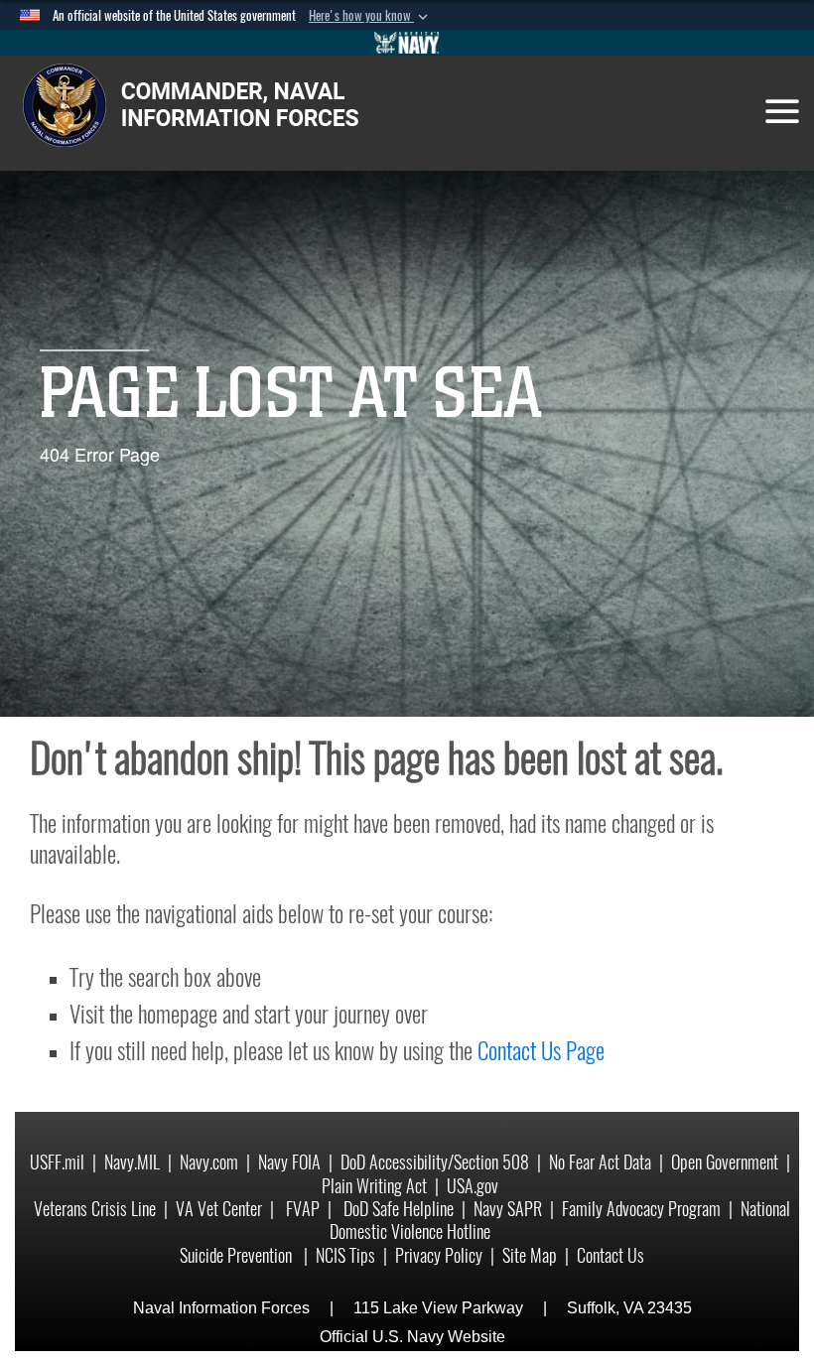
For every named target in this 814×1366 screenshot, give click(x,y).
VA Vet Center (219, 1208)
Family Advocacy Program (641, 1208)
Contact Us (610, 1255)
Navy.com (209, 1162)
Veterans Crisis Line (95, 1208)
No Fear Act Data (600, 1162)
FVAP (303, 1208)
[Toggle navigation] (782, 111)
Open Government (724, 1162)
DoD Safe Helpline (398, 1208)
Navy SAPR (508, 1208)
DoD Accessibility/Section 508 (434, 1162)
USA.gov (472, 1185)
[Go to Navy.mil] (407, 43)
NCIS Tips (345, 1255)
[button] (370, 16)
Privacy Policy (438, 1255)
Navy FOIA (289, 1162)
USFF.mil (57, 1162)
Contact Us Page (541, 1050)
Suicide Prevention (238, 1255)
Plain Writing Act (374, 1185)
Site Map (529, 1255)
